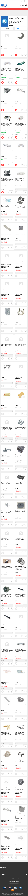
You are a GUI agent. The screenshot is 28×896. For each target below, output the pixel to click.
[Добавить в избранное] (9, 469)
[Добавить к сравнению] (12, 469)
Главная (3, 11)
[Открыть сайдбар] (1, 1)
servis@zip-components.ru (14, 883)
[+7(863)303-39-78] (20, 5)
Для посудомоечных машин (11, 11)
